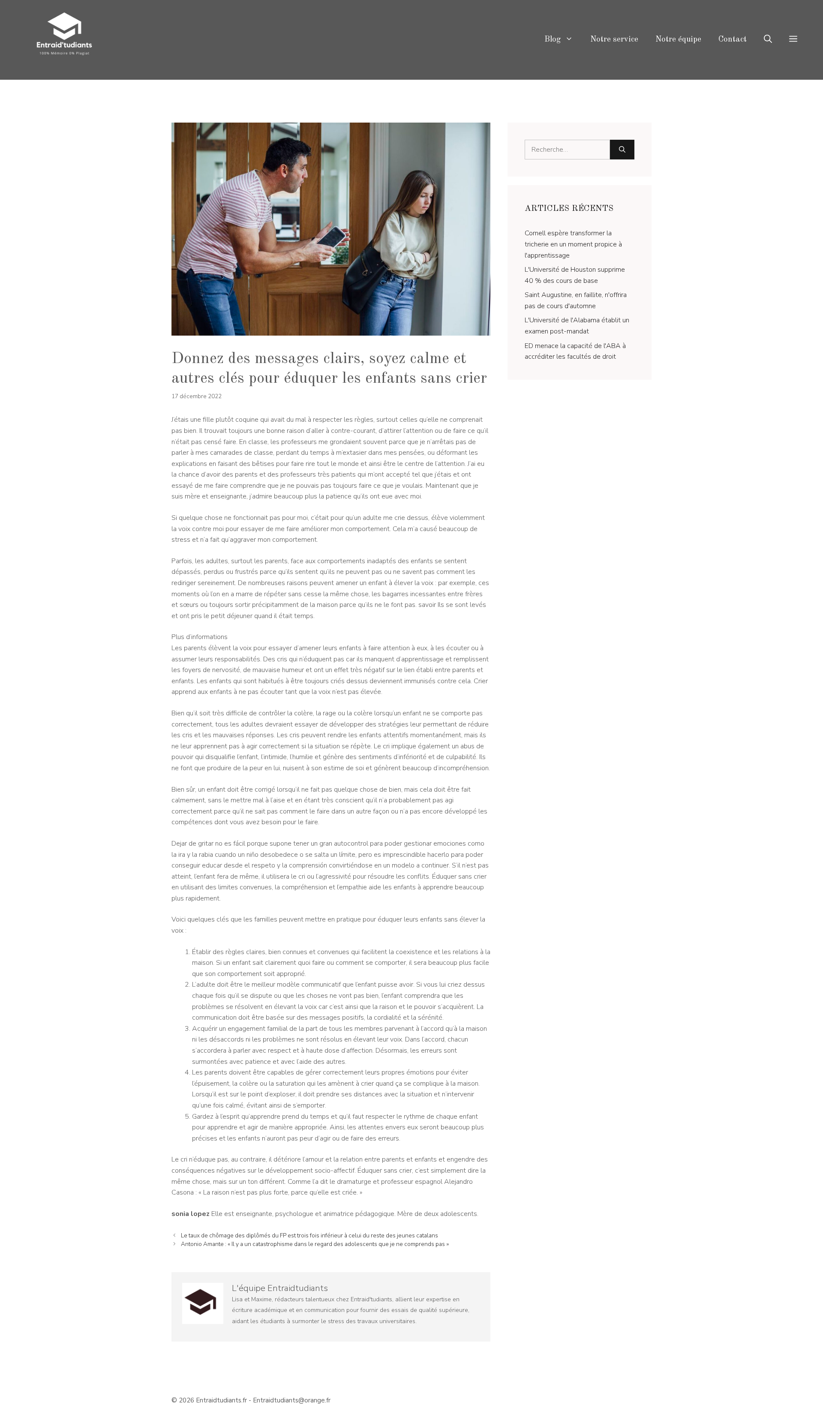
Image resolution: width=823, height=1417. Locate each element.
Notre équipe (678, 40)
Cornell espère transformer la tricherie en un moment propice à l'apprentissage (573, 244)
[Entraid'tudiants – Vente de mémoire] (64, 39)
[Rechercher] (622, 149)
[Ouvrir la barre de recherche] (768, 40)
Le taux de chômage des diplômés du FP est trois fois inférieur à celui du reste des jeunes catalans (309, 1235)
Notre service (614, 40)
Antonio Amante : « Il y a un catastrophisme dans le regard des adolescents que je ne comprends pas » (315, 1244)
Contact (732, 40)
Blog (552, 40)
